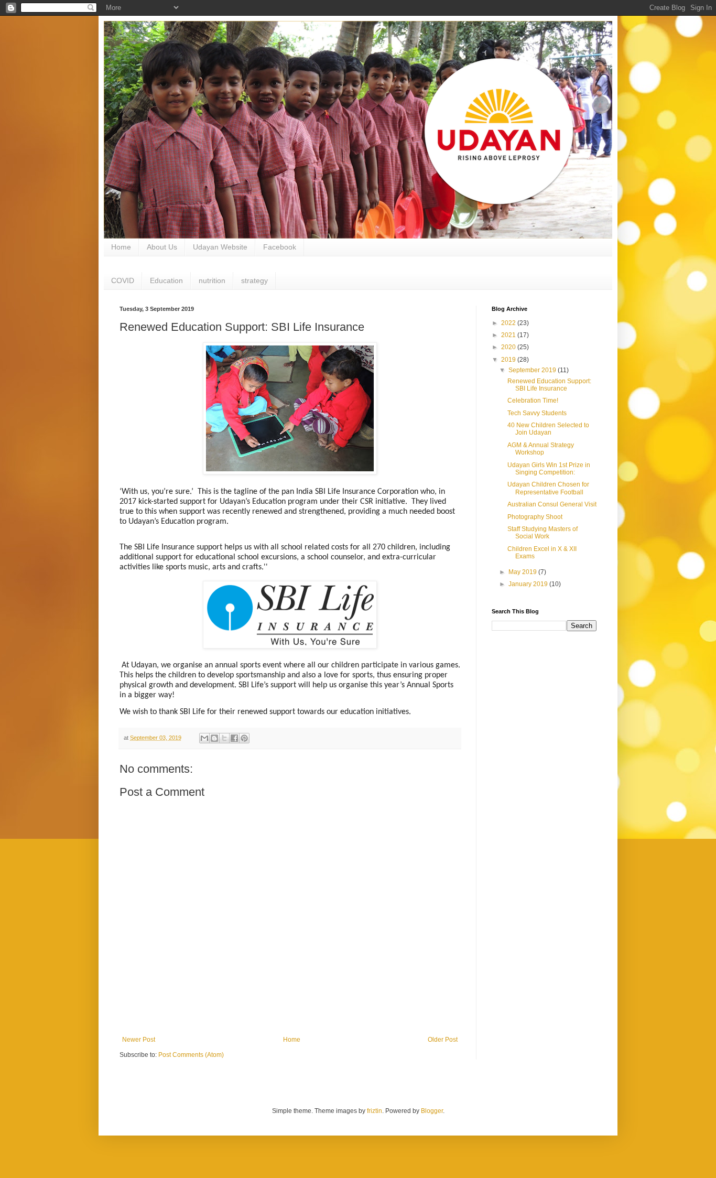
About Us (162, 247)
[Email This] (204, 738)
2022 (509, 323)
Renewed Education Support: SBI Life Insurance (549, 384)
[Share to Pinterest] (244, 738)
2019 (509, 359)
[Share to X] (224, 738)
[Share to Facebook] (234, 738)
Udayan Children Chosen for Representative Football (548, 488)
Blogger (432, 1111)
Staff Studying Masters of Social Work (542, 532)
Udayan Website (220, 247)
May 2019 (523, 572)
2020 (509, 347)
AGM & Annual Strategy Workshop (540, 448)
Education (166, 280)
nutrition (212, 280)
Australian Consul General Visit (551, 504)
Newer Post (138, 1039)
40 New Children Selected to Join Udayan (548, 429)
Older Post (443, 1039)
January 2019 (528, 584)
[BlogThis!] (214, 738)
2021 (509, 335)
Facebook (279, 247)
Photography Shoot (534, 517)
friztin (374, 1111)
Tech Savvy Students (537, 413)
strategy (254, 280)
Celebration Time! (532, 400)
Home (121, 247)
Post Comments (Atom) (191, 1054)
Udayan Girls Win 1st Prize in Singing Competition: (548, 468)
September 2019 (533, 370)
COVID (122, 280)
